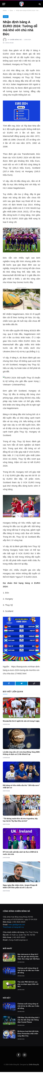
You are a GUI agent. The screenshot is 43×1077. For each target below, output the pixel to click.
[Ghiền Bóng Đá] (21, 4)
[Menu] (3, 4)
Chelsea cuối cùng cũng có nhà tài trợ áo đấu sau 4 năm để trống (28, 970)
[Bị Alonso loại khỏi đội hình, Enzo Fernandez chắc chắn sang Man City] (9, 1034)
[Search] (39, 4)
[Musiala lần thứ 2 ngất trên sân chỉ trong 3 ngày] (21, 707)
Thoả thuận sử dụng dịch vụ (13, 927)
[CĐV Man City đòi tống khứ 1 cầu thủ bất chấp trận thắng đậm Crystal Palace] (9, 1020)
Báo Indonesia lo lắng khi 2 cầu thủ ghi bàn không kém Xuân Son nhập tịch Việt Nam (28, 956)
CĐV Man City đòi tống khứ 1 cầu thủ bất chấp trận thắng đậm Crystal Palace (28, 1020)
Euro (6, 16)
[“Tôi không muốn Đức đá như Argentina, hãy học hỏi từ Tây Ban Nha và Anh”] (21, 805)
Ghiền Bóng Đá (16, 39)
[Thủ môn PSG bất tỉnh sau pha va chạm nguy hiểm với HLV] (9, 984)
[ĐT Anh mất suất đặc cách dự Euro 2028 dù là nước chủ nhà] (21, 838)
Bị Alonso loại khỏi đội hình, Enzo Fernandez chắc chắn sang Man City (28, 1033)
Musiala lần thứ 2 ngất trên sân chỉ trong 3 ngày (21, 721)
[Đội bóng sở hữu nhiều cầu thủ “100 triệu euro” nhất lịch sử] (21, 772)
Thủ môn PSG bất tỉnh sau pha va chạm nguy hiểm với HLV (28, 984)
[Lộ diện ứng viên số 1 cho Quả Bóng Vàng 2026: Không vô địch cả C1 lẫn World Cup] (21, 738)
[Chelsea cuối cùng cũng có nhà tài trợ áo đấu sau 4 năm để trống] (9, 971)
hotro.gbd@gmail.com (16, 924)
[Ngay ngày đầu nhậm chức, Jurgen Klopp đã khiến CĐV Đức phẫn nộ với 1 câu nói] (21, 872)
